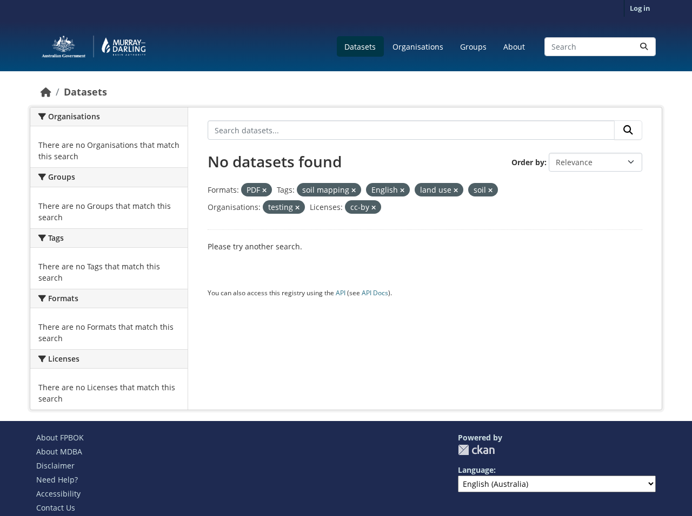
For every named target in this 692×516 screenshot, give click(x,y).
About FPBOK (60, 437)
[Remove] (264, 190)
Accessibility (58, 493)
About (514, 47)
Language (476, 470)
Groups (473, 47)
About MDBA (59, 451)
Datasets (360, 47)
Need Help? (57, 479)
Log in (640, 8)
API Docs (375, 292)
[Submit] (644, 46)
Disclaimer (55, 465)
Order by (527, 162)
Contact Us (55, 508)
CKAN (476, 450)
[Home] (46, 91)
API (340, 292)
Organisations (417, 47)
